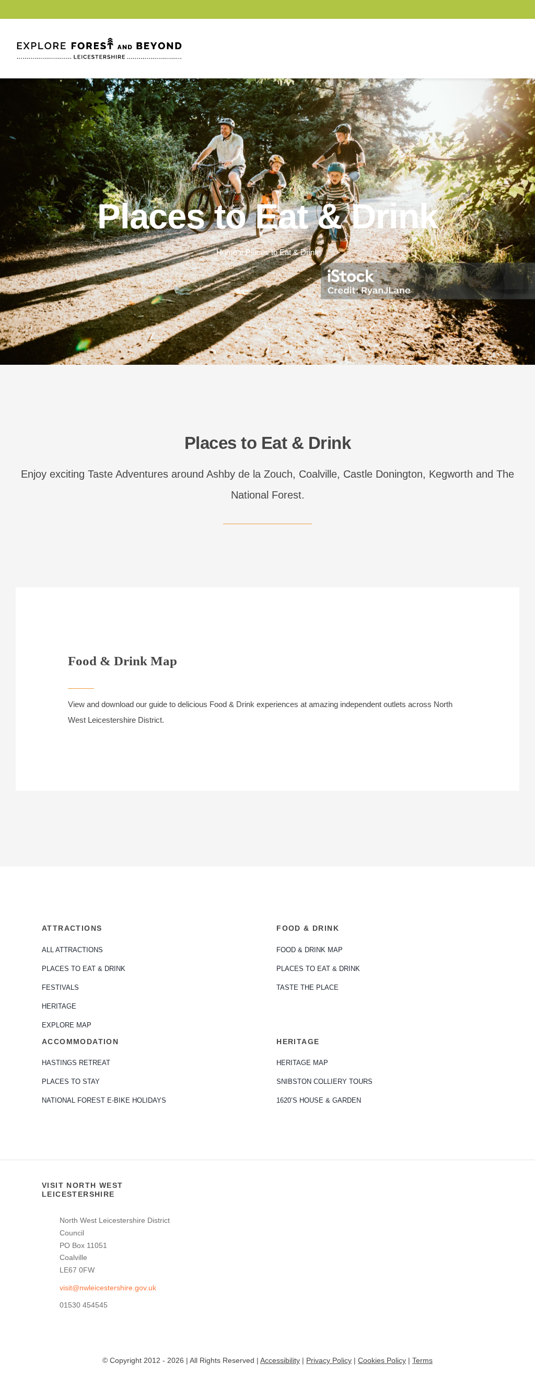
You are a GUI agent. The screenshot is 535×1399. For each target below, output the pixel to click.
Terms (422, 1360)
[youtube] (499, 9)
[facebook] (483, 9)
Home (226, 252)
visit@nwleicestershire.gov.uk (108, 1288)
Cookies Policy (382, 1360)
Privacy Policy (329, 1360)
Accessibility (280, 1360)
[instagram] (516, 9)
